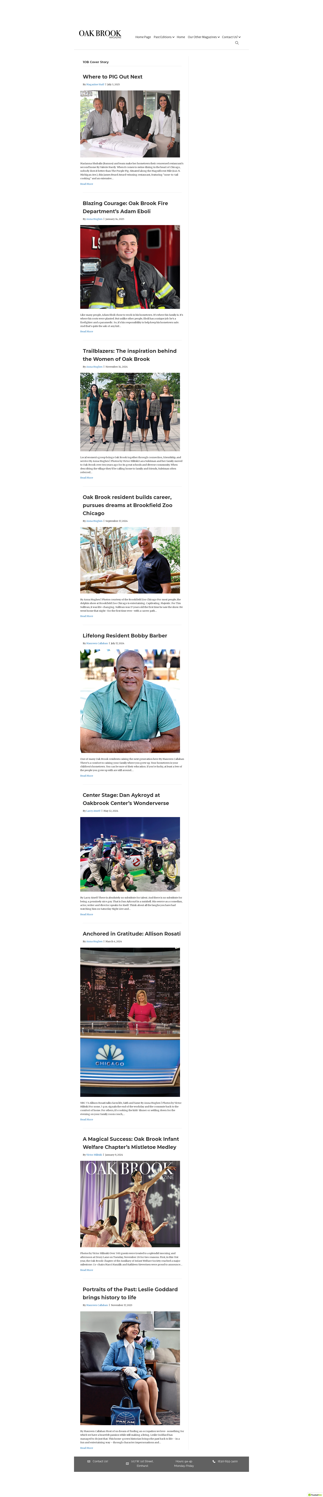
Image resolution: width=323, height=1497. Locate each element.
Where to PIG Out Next (112, 77)
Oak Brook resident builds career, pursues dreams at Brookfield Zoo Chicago (127, 505)
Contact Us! (230, 37)
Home (181, 37)
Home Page (143, 37)
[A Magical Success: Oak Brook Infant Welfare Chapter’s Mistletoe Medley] (130, 1203)
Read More (86, 183)
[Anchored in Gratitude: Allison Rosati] (130, 1022)
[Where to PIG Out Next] (130, 123)
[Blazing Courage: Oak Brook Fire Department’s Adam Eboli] (130, 266)
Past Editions (163, 37)
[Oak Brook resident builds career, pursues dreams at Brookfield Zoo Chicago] (130, 560)
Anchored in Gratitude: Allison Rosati (132, 934)
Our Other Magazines (202, 37)
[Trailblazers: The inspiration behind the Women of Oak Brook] (130, 411)
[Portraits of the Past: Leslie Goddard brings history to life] (130, 1368)
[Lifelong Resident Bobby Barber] (130, 701)
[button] (173, 37)
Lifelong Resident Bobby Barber (125, 636)
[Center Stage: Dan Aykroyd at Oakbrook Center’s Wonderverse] (130, 854)
